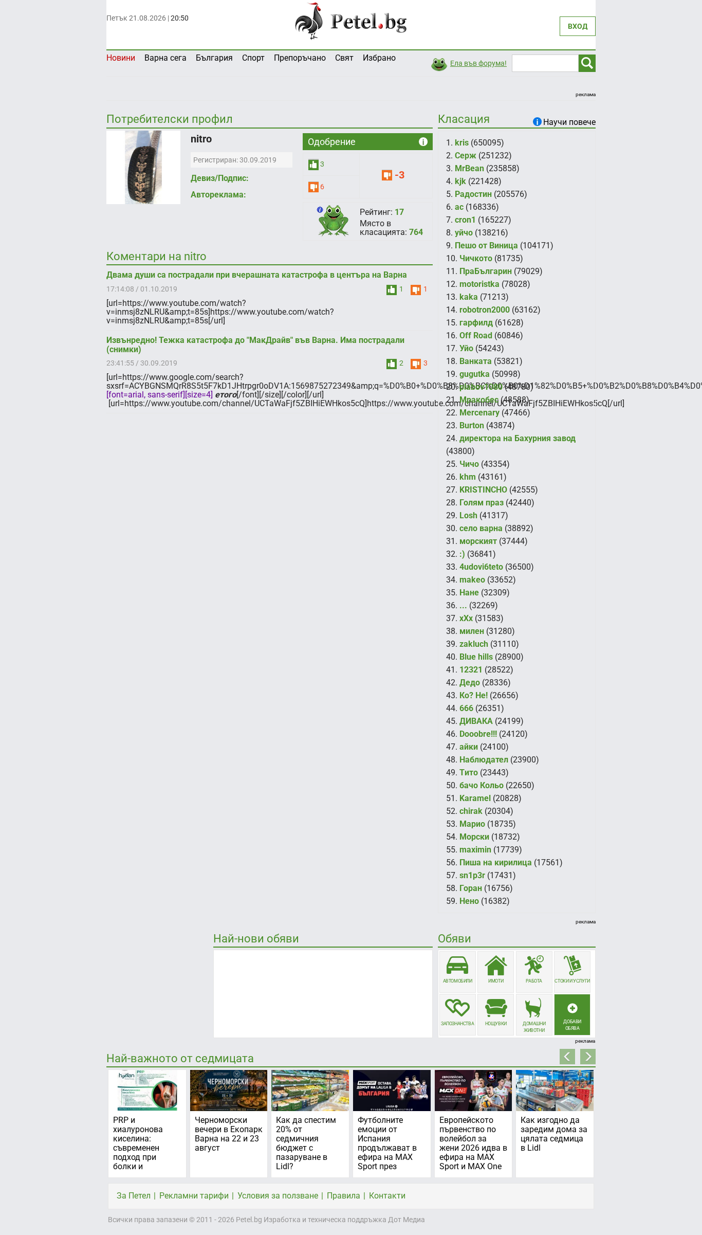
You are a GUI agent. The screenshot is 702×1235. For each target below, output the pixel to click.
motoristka (479, 284)
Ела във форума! (478, 63)
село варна (481, 528)
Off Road (475, 335)
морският (478, 541)
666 (466, 708)
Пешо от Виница (486, 245)
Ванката (475, 361)
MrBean (469, 168)
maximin (475, 850)
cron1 (465, 220)
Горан (470, 888)
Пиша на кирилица (495, 862)
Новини (120, 58)
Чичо (469, 464)
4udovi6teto (481, 567)
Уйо (466, 348)
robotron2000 (484, 310)
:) (462, 554)
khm (467, 477)
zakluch (473, 644)
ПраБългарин (485, 271)
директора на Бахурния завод (517, 438)
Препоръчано (300, 58)
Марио (472, 824)
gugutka (474, 374)
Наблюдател (483, 760)
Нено (469, 901)
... (463, 605)
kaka (468, 297)
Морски (474, 837)
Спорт (253, 58)
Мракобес (478, 400)
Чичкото (475, 258)
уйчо (464, 233)
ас (459, 207)
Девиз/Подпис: (220, 178)
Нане (469, 592)
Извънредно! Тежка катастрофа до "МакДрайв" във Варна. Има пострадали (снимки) (255, 344)
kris (462, 143)
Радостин (473, 194)
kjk (460, 181)
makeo (472, 580)
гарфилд (476, 323)
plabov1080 (481, 387)
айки (468, 747)
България (214, 58)
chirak (471, 811)
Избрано (379, 58)
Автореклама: (218, 194)
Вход (577, 26)
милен (471, 631)
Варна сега (165, 58)
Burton (471, 425)
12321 (471, 670)
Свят (344, 58)
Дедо (469, 682)
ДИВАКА (476, 721)
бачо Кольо (481, 785)
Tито (468, 772)
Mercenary (479, 412)
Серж (465, 155)
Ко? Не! (473, 695)
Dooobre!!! (478, 734)
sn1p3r (472, 875)
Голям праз (481, 502)
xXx (466, 618)
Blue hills (476, 657)
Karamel (475, 798)
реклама (586, 94)
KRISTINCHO (483, 490)
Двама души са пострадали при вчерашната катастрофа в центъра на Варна (256, 275)
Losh (468, 515)
